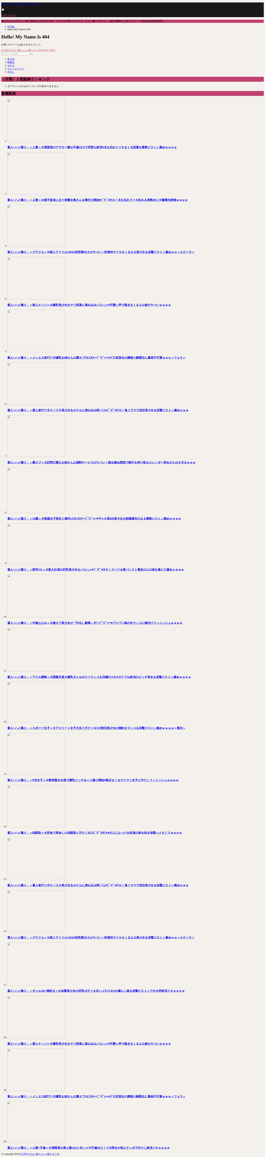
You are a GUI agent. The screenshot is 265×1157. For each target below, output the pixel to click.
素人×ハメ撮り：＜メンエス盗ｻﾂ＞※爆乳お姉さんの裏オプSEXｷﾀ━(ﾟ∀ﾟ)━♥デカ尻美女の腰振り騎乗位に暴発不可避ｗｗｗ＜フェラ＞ (96, 357)
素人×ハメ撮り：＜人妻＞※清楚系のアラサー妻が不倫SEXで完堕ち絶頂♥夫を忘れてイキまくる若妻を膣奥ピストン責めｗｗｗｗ (92, 147)
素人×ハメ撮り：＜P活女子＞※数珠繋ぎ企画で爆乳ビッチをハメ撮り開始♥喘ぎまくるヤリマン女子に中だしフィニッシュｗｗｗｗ (93, 780)
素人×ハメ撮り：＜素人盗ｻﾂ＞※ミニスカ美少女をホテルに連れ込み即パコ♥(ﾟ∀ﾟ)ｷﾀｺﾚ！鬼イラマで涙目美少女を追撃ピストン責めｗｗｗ (98, 410)
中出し (11, 72)
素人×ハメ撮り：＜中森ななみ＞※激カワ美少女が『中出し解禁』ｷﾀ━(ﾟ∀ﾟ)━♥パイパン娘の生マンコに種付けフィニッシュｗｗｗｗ (94, 622)
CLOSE (5, 12)
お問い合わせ (8, 15)
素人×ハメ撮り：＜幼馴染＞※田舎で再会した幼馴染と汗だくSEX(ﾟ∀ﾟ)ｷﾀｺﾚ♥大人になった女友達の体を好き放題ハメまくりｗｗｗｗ (94, 832)
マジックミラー (16, 68)
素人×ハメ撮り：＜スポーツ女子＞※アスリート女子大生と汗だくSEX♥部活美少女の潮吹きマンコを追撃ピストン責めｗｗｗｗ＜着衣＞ (96, 728)
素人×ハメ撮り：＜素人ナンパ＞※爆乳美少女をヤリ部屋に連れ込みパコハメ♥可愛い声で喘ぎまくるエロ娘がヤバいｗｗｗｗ (89, 304)
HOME (11, 26)
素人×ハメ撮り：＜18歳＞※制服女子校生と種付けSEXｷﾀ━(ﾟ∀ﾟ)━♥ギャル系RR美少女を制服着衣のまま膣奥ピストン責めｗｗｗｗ (94, 518)
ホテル (11, 65)
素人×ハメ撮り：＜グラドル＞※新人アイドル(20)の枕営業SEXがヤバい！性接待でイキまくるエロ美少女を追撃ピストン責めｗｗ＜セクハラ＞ (101, 252)
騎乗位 (11, 62)
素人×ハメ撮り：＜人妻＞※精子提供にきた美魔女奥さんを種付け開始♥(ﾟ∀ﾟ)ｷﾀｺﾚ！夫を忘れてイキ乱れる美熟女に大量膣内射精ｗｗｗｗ (97, 200)
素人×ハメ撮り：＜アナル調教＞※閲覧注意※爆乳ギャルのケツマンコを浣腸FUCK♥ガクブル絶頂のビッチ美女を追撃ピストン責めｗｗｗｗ (99, 677)
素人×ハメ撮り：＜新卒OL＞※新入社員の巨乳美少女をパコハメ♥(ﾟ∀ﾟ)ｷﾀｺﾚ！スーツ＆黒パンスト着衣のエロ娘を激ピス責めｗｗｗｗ (95, 569)
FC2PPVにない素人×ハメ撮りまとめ (21, 4)
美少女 (11, 59)
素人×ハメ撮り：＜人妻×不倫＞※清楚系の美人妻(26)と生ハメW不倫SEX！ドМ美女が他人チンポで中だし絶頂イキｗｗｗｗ (88, 1147)
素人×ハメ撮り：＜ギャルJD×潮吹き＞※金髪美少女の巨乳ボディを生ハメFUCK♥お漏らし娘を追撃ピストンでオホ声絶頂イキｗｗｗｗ (96, 990)
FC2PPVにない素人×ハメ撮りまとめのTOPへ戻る (28, 50)
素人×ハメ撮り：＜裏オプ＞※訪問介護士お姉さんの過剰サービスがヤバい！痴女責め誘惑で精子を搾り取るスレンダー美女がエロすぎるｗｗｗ (101, 462)
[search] (31, 54)
